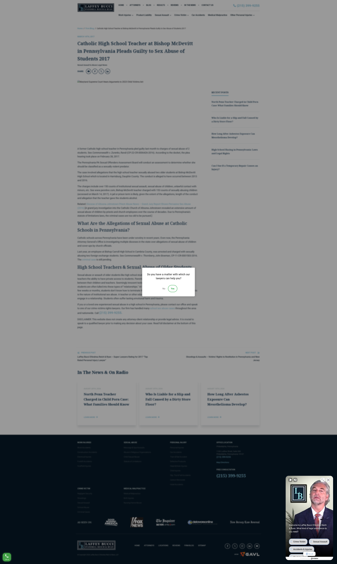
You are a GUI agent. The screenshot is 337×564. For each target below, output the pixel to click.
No (163, 288)
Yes (172, 288)
